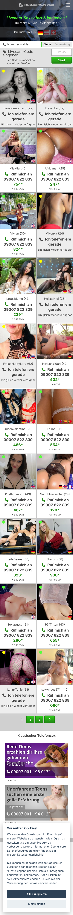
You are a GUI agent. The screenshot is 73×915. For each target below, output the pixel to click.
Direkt (47, 44)
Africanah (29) (55, 168)
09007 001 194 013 (30, 814)
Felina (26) (54, 429)
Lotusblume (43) (18, 299)
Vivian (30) (18, 233)
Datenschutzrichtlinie (30, 854)
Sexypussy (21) (18, 624)
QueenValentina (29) (18, 429)
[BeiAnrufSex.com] (36, 5)
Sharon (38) (54, 559)
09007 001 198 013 (30, 771)
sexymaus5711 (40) (55, 689)
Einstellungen (36, 903)
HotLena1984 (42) (55, 364)
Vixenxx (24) (55, 233)
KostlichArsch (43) (18, 494)
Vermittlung (62, 44)
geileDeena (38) (18, 559)
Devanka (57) (54, 108)
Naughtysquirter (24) (55, 494)
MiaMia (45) (18, 168)
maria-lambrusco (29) (18, 108)
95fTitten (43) (55, 624)
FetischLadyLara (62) (18, 364)
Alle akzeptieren (37, 894)
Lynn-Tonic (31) (18, 689)
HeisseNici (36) (55, 299)
